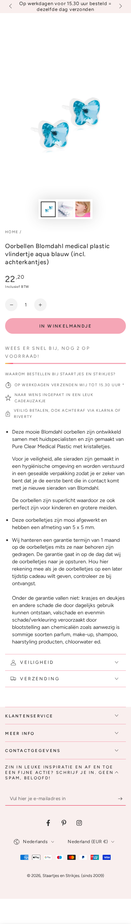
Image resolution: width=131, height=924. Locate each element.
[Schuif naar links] (11, 6)
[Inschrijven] (122, 798)
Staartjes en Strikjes (61, 875)
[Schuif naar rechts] (120, 6)
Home (11, 232)
